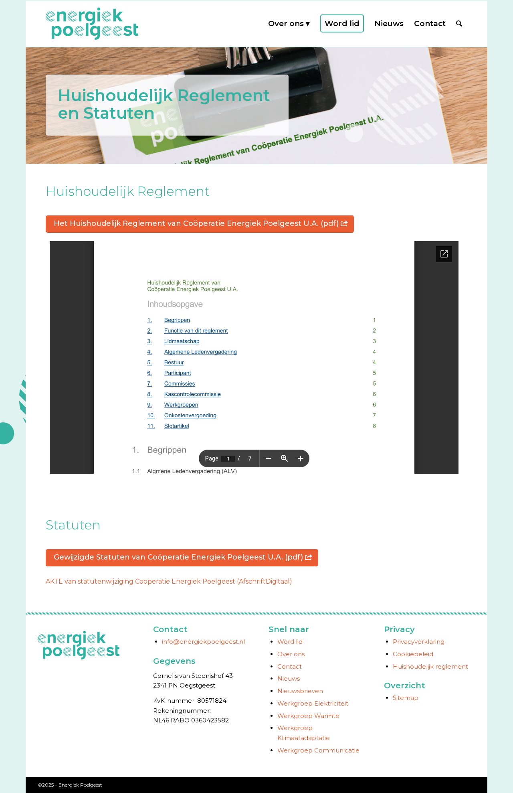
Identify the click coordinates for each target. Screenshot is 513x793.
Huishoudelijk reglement (430, 666)
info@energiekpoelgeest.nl (203, 641)
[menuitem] (289, 23)
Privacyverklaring (418, 641)
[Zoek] (459, 23)
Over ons (291, 654)
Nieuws (288, 678)
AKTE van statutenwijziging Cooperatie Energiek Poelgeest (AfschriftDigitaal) (169, 581)
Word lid (290, 641)
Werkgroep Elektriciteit (312, 703)
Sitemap (405, 698)
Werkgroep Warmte (308, 716)
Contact (289, 666)
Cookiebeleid (413, 654)
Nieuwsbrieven (300, 691)
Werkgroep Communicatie (318, 750)
